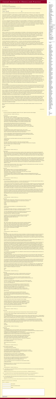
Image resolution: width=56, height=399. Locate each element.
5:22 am (34, 371)
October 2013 (50, 73)
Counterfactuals (50, 11)
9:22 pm (34, 374)
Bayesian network (51, 6)
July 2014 (50, 71)
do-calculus (50, 17)
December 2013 (51, 72)
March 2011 (50, 83)
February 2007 (50, 97)
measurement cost (51, 29)
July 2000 (50, 105)
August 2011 (50, 82)
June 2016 (50, 63)
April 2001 (50, 102)
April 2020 (50, 49)
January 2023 (50, 45)
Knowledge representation (52, 25)
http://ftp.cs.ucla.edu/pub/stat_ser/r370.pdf (8, 29)
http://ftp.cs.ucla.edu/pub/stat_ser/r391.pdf (8, 28)
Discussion (50, 16)
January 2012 (50, 81)
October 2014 (50, 69)
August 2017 (50, 59)
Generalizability (50, 21)
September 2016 (51, 61)
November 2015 (51, 64)
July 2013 (50, 75)
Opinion (50, 32)
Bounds (50, 8)
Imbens (50, 22)
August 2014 (50, 70)
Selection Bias (50, 36)
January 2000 (50, 108)
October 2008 (50, 91)
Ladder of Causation (51, 26)
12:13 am (17, 166)
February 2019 (50, 54)
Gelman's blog (50, 20)
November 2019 (51, 51)
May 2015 (50, 66)
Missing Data (50, 30)
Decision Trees (50, 14)
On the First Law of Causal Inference (8, 6)
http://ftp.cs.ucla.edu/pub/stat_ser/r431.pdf (8, 27)
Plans (49, 33)
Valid (50, 113)
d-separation (50, 12)
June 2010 (50, 84)
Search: (49, 40)
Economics (50, 18)
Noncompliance (51, 31)
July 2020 (50, 48)
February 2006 (50, 100)
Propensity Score (51, 35)
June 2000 (50, 106)
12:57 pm (17, 270)
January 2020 (50, 50)
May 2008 (50, 92)
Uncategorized (50, 39)
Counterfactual (50, 10)
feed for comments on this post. (7, 380)
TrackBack (15, 380)
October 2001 (50, 101)
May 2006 (50, 99)
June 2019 (50, 53)
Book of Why (50, 7)
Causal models (50, 9)
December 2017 (51, 58)
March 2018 (50, 57)
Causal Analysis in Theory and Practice (22, 2)
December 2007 (51, 93)
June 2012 (50, 80)
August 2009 (50, 88)
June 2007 (50, 95)
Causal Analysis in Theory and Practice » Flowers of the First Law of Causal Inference (17, 371)
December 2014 (51, 68)
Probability (50, 34)
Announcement (50, 4)
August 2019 (50, 52)
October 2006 (50, 98)
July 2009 (50, 89)
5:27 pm (17, 308)
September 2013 (51, 74)
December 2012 (51, 76)
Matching (50, 28)
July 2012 (50, 79)
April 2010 (50, 85)
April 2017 (50, 60)
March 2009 (50, 90)
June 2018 (50, 56)
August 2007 (50, 94)
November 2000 (51, 104)
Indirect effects (50, 23)
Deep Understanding (51, 15)
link (23, 88)
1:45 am (17, 149)
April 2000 (50, 107)
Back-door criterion (51, 5)
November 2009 (51, 87)
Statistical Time (50, 38)
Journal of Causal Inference (52, 24)
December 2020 (51, 47)
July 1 (49, 109)
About (49, 2)
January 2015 (50, 67)
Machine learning (51, 27)
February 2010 (50, 86)
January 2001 (50, 103)
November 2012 (51, 77)
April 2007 (50, 96)
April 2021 (50, 46)
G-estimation (50, 19)
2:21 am (17, 367)
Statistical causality (51, 37)
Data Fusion (50, 13)
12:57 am (17, 231)
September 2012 (51, 78)
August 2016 (50, 62)
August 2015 (50, 65)
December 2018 (51, 55)
